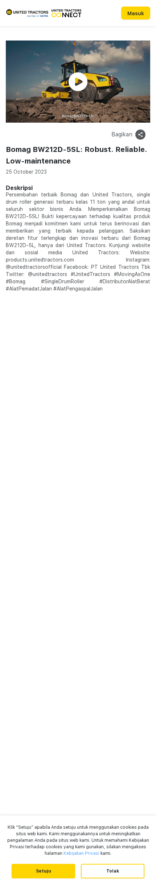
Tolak (112, 871)
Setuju (43, 871)
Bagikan (121, 134)
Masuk (135, 13)
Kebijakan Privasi (81, 853)
